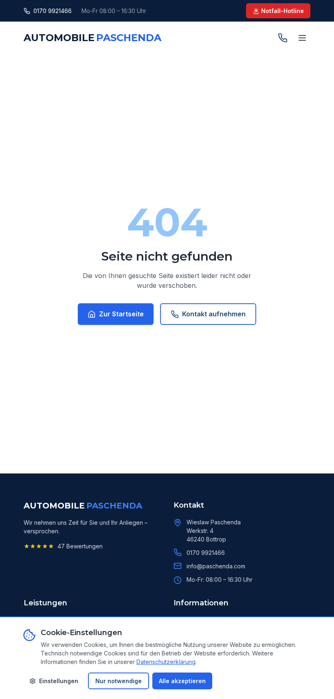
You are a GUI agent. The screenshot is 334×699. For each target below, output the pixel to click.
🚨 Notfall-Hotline (278, 10)
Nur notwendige (118, 680)
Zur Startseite (121, 314)
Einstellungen (58, 680)
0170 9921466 (52, 10)
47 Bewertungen (80, 546)
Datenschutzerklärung (166, 661)
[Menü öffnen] (302, 38)
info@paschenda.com (216, 566)
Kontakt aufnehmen (214, 314)
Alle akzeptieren (182, 680)
